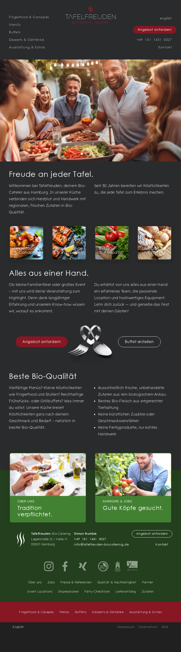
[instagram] (48, 566)
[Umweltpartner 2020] (118, 566)
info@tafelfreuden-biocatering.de (101, 544)
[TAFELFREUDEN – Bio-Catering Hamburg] (90, 14)
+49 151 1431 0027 (90, 539)
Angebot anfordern (41, 341)
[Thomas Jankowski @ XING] (82, 566)
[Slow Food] (132, 566)
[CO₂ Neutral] (103, 566)
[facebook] (65, 566)
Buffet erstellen (139, 341)
